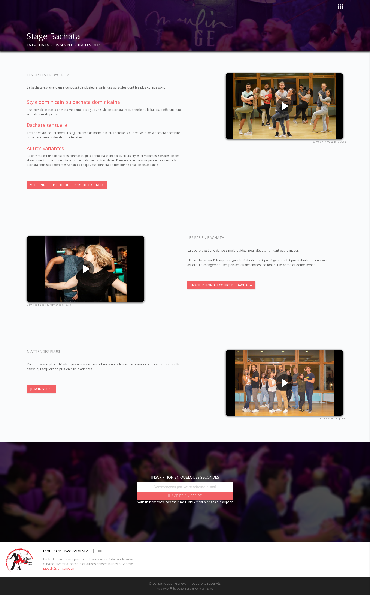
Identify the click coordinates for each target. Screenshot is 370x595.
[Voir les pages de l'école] (342, 7)
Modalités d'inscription (58, 568)
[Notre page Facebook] (93, 550)
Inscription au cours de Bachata (221, 285)
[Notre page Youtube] (100, 550)
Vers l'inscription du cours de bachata (66, 185)
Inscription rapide (185, 496)
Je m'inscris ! (41, 389)
